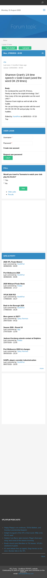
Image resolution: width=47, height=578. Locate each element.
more (42, 368)
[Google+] (10, 2)
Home (5, 40)
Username (7, 137)
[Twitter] (6, 2)
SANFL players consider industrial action (19, 360)
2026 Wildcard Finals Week (14, 284)
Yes (6, 180)
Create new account (11, 148)
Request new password (12, 154)
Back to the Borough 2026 (13, 306)
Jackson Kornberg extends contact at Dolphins (22, 338)
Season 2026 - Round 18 (13, 327)
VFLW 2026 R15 (9, 295)
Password (7, 143)
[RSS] (16, 2)
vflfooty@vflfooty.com (26, 573)
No (6, 183)
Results (11, 194)
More (43, 556)
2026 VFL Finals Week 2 (12, 262)
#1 (43, 53)
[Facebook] (3, 2)
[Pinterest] (13, 2)
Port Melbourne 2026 (11, 273)
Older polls (12, 192)
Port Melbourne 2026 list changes (16, 349)
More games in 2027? (11, 316)
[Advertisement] (23, 225)
